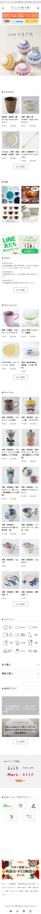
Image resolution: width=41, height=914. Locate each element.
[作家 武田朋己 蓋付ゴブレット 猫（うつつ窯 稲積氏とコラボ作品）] (11, 475)
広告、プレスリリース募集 (14, 891)
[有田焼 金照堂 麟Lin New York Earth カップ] (11, 105)
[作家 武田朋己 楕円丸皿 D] (11, 580)
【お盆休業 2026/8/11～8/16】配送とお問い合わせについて (20, 275)
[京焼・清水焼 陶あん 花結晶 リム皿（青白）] (30, 350)
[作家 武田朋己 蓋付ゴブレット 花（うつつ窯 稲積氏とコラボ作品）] (30, 438)
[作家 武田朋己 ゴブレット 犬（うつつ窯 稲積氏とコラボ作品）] (11, 438)
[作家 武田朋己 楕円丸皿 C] (30, 580)
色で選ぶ (6, 664)
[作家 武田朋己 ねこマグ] (11, 548)
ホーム (4, 884)
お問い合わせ (21, 887)
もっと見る (20, 167)
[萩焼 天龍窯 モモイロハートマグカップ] (11, 318)
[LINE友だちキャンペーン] (20, 245)
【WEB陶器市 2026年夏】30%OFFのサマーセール (18, 283)
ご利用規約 (12, 884)
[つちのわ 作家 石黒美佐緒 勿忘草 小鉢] (11, 140)
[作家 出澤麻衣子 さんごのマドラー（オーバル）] (30, 140)
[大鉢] (30, 195)
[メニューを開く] (5, 8)
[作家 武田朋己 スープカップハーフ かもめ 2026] (30, 513)
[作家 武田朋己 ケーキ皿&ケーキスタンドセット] (30, 475)
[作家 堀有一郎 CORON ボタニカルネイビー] (30, 105)
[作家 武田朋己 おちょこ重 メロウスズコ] (30, 405)
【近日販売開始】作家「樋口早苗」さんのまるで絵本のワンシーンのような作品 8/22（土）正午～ (20, 267)
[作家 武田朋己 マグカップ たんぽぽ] (11, 405)
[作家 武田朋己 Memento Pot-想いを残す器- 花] (11, 513)
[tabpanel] (20, 50)
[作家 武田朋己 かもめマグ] (30, 548)
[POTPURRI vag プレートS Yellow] (11, 350)
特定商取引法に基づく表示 (27, 884)
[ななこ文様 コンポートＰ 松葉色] (30, 318)
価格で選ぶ (7, 673)
